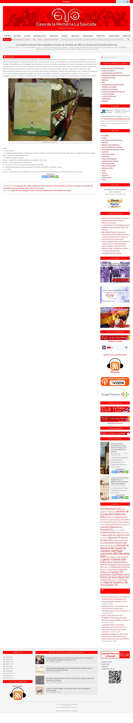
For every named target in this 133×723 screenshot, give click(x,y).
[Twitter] (49, 176)
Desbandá (104, 538)
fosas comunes (111, 552)
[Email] (57, 176)
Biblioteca (105, 80)
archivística (110, 517)
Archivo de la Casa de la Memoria (113, 68)
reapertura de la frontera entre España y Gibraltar (60, 49)
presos (117, 571)
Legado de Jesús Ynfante (110, 161)
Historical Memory (112, 557)
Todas (104, 180)
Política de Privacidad (65, 710)
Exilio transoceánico (108, 154)
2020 (7, 671)
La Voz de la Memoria (109, 96)
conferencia (107, 532)
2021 (7, 669)
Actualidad (105, 135)
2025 (7, 659)
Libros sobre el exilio (109, 166)
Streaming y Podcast (115, 341)
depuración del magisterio (116, 535)
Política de (73, 710)
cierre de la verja (118, 530)
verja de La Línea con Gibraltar (87, 49)
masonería (113, 570)
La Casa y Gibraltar (108, 94)
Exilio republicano (108, 546)
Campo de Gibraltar (81, 47)
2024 (7, 662)
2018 (7, 676)
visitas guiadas (109, 585)
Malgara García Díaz (120, 567)
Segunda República (116, 582)
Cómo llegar (105, 664)
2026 (7, 657)
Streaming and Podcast (115, 423)
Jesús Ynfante (114, 559)
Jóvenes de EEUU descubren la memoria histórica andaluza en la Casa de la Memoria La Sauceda (115, 220)
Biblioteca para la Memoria (110, 145)
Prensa (104, 173)
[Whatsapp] (54, 176)
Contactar (105, 101)
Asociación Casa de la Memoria (112, 73)
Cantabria (125, 524)
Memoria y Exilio (107, 168)
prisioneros (108, 574)
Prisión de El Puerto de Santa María (114, 576)
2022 (7, 666)
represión (105, 580)
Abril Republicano (110, 508)
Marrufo (103, 570)
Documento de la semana (58, 47)
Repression (115, 580)
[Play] (103, 347)
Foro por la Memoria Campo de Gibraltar (116, 591)
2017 (7, 678)
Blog (103, 82)
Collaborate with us (108, 669)
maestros (107, 567)
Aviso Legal (58, 710)
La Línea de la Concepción (114, 563)
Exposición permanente (110, 89)
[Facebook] (46, 176)
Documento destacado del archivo (113, 149)
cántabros (120, 532)
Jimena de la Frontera (112, 562)
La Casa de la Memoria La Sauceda (113, 91)
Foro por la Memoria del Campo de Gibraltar (114, 548)
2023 (7, 664)
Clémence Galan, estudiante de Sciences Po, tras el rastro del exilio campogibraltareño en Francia (115, 250)
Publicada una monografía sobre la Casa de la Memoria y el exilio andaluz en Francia (41, 190)
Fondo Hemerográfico (109, 159)
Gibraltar (39, 49)
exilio (122, 542)
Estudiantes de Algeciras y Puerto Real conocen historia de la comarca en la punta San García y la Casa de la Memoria (115, 636)
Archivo (47, 47)
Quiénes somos (107, 662)
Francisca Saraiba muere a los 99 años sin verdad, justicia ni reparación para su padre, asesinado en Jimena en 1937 (115, 243)
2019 (7, 673)
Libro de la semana (108, 163)
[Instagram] (51, 176)
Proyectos (105, 175)
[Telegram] (43, 176)
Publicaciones (106, 98)
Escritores (105, 152)
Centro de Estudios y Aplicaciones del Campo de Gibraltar (108, 47)
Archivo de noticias (108, 70)
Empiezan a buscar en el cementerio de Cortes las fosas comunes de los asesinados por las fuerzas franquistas (115, 608)
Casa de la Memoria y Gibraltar (112, 147)
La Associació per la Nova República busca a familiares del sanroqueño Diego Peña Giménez (116, 227)
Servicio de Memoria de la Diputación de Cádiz (117, 119)
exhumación (110, 543)
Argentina (121, 517)
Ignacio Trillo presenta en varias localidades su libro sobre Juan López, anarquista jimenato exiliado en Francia (115, 617)
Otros (104, 170)
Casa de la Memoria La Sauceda (111, 528)
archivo (112, 512)
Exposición (105, 156)
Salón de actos (106, 177)
